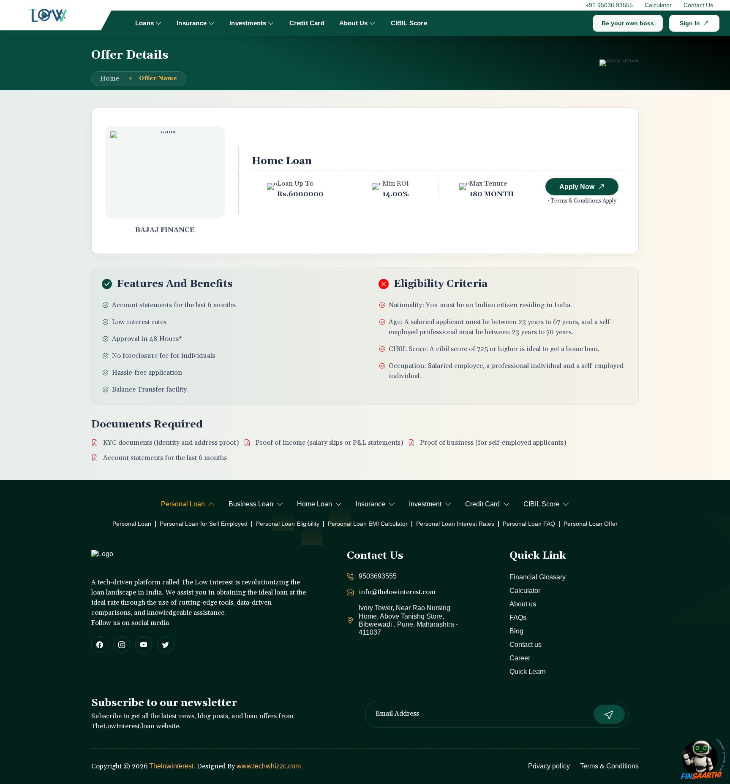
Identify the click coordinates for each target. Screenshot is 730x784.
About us (522, 604)
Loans (144, 23)
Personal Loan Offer (591, 523)
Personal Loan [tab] (183, 504)
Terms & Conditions (609, 766)
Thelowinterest (171, 766)
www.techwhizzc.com (269, 766)
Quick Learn (527, 671)
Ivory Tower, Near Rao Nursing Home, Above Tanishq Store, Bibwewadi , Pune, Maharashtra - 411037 (408, 620)
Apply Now (576, 186)
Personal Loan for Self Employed (204, 523)
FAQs (517, 617)
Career (519, 658)
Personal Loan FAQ (529, 523)
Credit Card (306, 23)
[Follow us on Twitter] (165, 644)
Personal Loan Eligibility (287, 523)
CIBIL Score (409, 23)
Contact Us (698, 5)
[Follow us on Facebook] (99, 644)
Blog (516, 631)
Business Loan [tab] (251, 504)
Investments (247, 23)
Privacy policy (549, 766)
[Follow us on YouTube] (143, 644)
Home (109, 79)
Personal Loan (131, 523)
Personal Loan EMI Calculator (368, 523)
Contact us (525, 644)
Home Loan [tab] (314, 504)
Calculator (658, 5)
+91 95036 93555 (609, 5)
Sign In (690, 23)
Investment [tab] (425, 504)
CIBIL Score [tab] (541, 504)
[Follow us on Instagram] (121, 644)
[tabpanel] (365, 524)
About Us (353, 23)
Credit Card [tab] (482, 504)
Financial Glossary (537, 577)
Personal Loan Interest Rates (455, 523)
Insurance (192, 23)
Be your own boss (628, 23)
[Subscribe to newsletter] (609, 714)
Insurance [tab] (370, 504)
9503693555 (378, 576)
